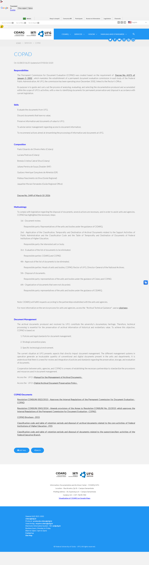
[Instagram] (124, 39)
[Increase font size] (118, 22)
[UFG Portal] (44, 36)
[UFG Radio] (128, 39)
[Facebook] (115, 39)
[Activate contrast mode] (125, 22)
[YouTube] (119, 39)
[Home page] (19, 37)
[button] (65, 34)
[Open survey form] (133, 34)
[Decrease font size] (122, 22)
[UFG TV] (133, 39)
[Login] (1, 2)
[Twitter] (110, 39)
